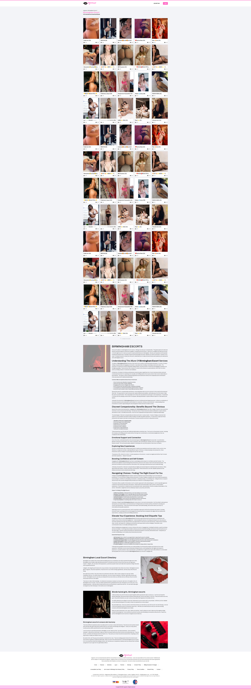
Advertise (109, 664)
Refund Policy (150, 669)
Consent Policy (137, 664)
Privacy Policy (130, 669)
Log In (115, 664)
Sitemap (129, 664)
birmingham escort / (92, 10)
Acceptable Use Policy (96, 669)
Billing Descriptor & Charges (150, 664)
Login (165, 3)
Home (95, 664)
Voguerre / (85, 10)
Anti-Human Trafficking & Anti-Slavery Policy (114, 669)
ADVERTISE (157, 3)
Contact (158, 669)
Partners (122, 664)
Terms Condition (140, 669)
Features (102, 664)
